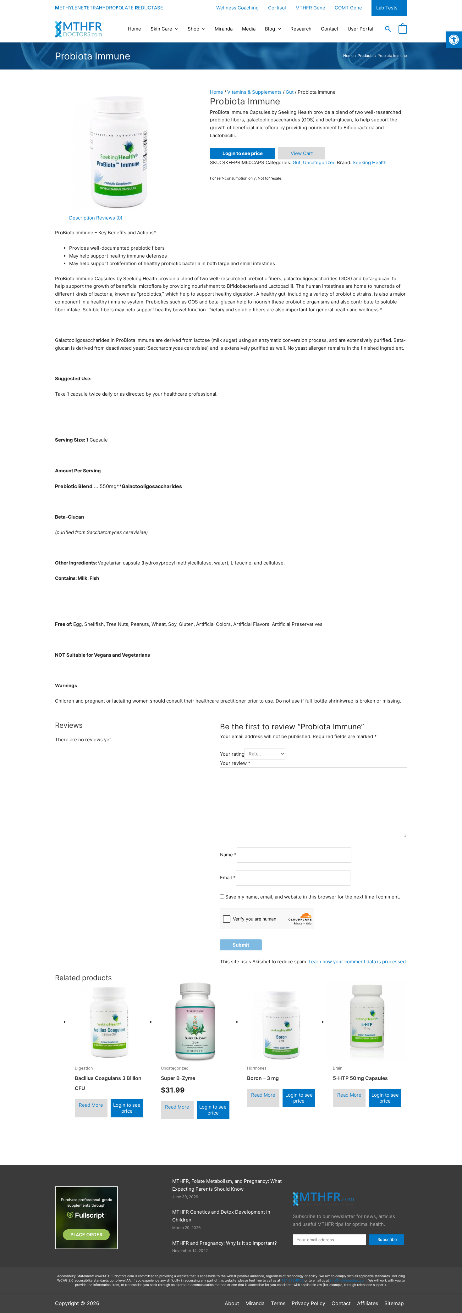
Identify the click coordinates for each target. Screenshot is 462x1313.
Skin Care (161, 29)
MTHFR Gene (310, 8)
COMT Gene (348, 8)
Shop (193, 29)
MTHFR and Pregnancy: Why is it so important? (224, 1243)
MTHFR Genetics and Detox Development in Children (221, 1216)
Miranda (224, 29)
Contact (329, 29)
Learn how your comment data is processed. (358, 962)
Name (228, 855)
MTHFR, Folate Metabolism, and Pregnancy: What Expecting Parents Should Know (227, 1185)
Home (134, 29)
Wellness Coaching (237, 8)
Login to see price (243, 153)
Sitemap (394, 1303)
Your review (235, 763)
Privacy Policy (308, 1303)
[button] (388, 29)
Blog (270, 29)
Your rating (232, 754)
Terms (278, 1303)
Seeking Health (370, 162)
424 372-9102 (292, 1280)
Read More (91, 1105)
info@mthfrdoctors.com (348, 1280)
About (232, 1303)
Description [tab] (82, 218)
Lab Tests (387, 8)
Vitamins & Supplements (254, 92)
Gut (290, 92)
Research (300, 29)
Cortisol (277, 8)
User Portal (360, 29)
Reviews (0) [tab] (109, 218)
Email (228, 878)
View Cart (302, 153)
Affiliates (367, 1303)
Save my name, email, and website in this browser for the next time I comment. (312, 897)
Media (249, 29)
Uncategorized (319, 162)
